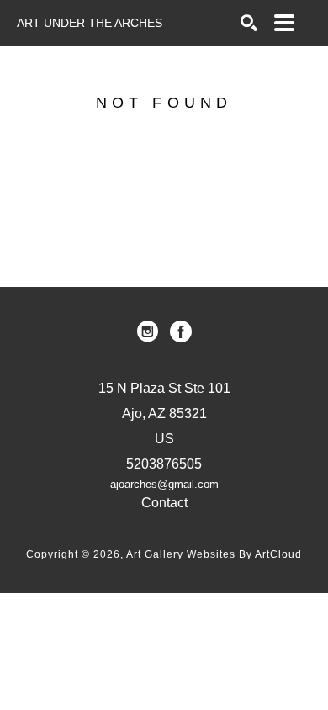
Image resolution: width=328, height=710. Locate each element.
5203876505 (164, 464)
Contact (164, 502)
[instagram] (147, 331)
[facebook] (181, 331)
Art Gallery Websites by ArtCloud (214, 554)
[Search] (249, 22)
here (210, 205)
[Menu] (284, 22)
